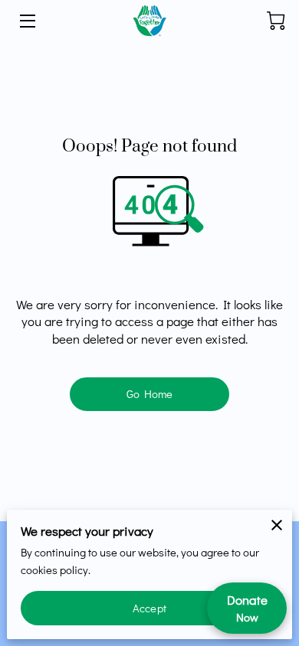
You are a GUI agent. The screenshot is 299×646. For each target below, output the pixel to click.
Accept (149, 608)
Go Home (150, 394)
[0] (276, 20)
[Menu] (26, 21)
